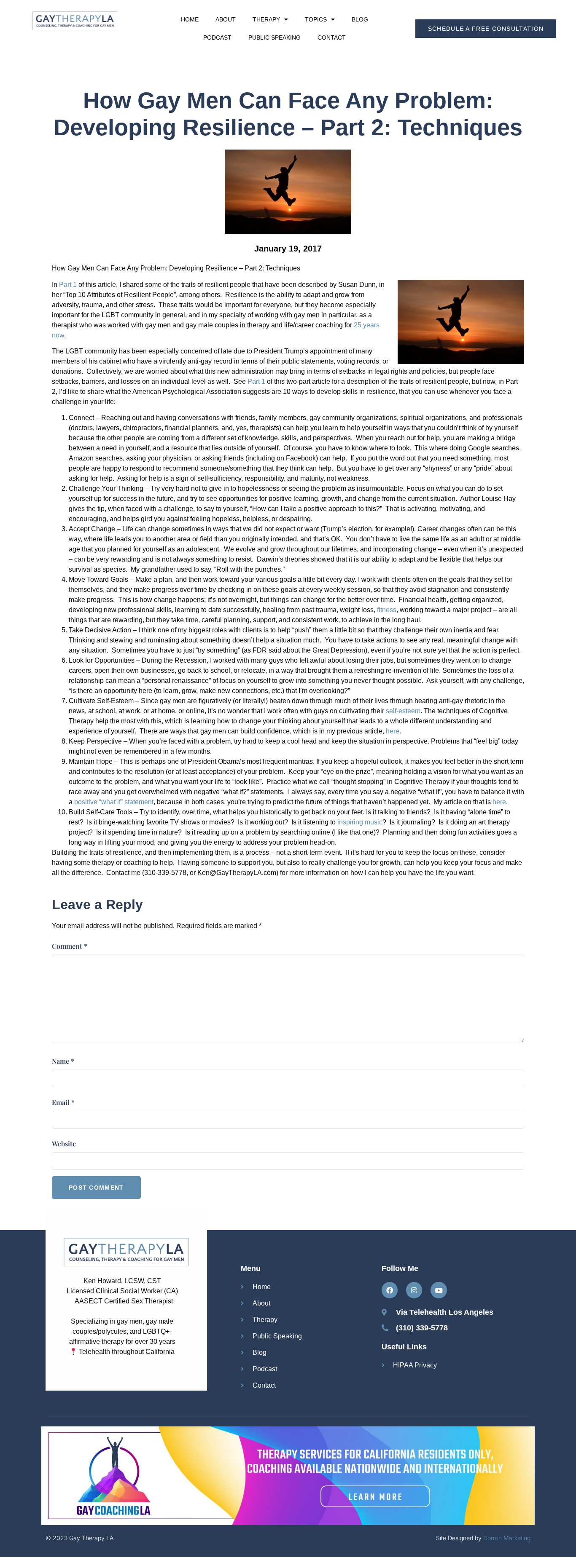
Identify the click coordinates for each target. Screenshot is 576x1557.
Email (63, 1102)
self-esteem (403, 710)
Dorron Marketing (506, 1537)
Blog (360, 19)
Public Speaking (274, 37)
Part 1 (68, 284)
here (391, 731)
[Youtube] (439, 1290)
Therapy (266, 19)
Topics (316, 19)
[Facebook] (390, 1290)
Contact (332, 37)
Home (190, 19)
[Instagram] (414, 1290)
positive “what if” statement (113, 801)
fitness (386, 609)
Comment (69, 946)
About (225, 19)
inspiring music (359, 822)
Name (63, 1061)
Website (64, 1143)
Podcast (217, 37)
